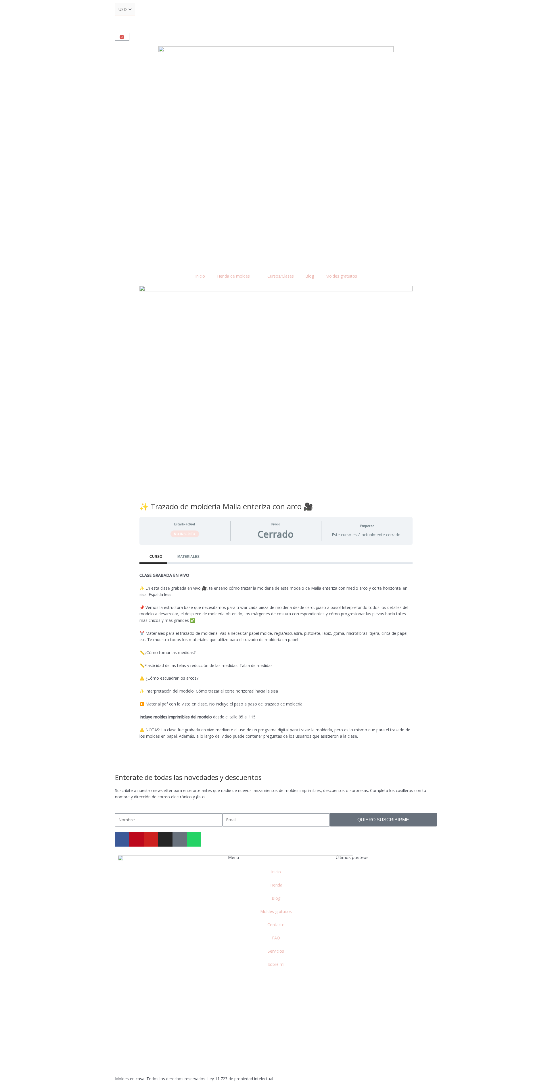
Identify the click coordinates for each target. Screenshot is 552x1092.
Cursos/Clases (280, 276)
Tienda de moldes (233, 276)
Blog (309, 276)
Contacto (276, 924)
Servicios (276, 951)
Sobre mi (276, 964)
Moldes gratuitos (341, 276)
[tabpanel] (276, 659)
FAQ (276, 938)
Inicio (200, 276)
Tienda (276, 885)
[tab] (153, 556)
